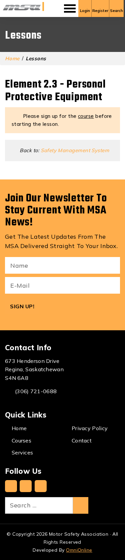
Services (22, 452)
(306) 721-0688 (36, 391)
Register (100, 10)
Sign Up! (22, 306)
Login (85, 10)
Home (12, 58)
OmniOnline (79, 550)
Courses (21, 440)
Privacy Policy (90, 428)
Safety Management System (75, 150)
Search (116, 10)
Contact (82, 440)
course (86, 116)
